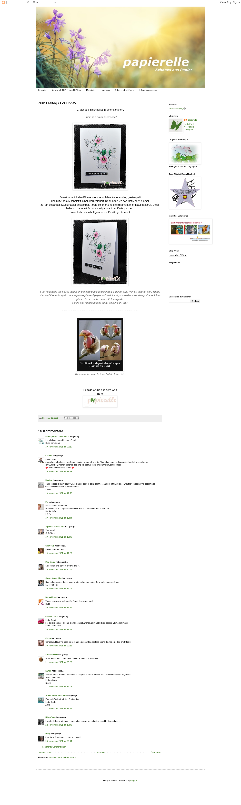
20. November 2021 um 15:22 (58, 608)
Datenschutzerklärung (124, 90)
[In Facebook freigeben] (74, 418)
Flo (46, 502)
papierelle (192, 120)
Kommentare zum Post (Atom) (62, 757)
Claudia (48, 456)
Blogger (133, 781)
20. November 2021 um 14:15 (58, 588)
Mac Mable (50, 562)
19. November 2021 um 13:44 (58, 518)
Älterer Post (156, 752)
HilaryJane (50, 717)
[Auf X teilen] (71, 418)
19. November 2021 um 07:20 (58, 447)
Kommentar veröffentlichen (54, 747)
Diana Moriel (51, 597)
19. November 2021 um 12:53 (58, 493)
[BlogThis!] (68, 418)
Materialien (91, 90)
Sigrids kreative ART (55, 526)
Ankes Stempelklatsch (56, 695)
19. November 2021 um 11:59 (58, 471)
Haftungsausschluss (148, 90)
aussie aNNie (51, 654)
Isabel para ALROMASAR (57, 436)
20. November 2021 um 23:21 (58, 646)
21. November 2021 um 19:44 (58, 708)
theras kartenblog (53, 578)
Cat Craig (49, 546)
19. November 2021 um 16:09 (58, 537)
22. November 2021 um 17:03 (58, 725)
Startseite (42, 90)
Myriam (48, 480)
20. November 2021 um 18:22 (58, 629)
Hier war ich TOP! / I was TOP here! (66, 90)
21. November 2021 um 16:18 (58, 686)
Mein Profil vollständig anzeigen (189, 127)
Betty (47, 734)
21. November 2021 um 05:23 (58, 662)
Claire (48, 638)
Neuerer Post (45, 752)
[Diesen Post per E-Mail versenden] (65, 418)
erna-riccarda (51, 616)
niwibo (48, 671)
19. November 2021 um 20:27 (58, 569)
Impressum (105, 90)
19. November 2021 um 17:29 (58, 553)
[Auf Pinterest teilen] (77, 418)
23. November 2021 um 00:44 (58, 741)
